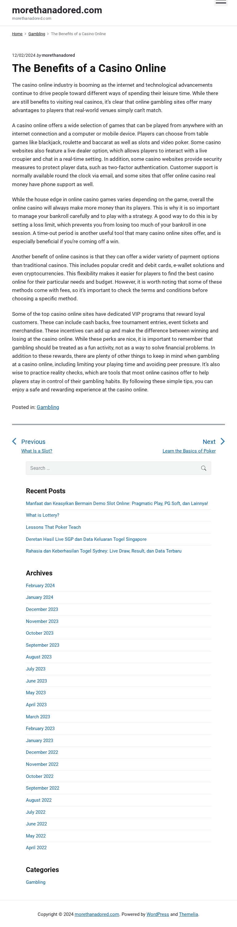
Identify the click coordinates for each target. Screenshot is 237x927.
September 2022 (42, 788)
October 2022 (39, 776)
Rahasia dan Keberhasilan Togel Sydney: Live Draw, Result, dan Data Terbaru (103, 551)
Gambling (48, 407)
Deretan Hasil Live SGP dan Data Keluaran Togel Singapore (86, 539)
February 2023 (40, 728)
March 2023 (38, 717)
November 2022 (42, 764)
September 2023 (42, 645)
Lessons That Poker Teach (53, 527)
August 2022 (39, 800)
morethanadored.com (97, 914)
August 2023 (39, 657)
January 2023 (39, 740)
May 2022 (36, 836)
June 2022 (36, 824)
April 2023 (36, 705)
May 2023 (36, 692)
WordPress (158, 914)
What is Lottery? (42, 515)
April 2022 (36, 847)
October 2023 (39, 633)
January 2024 (39, 597)
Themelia (188, 914)
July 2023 (35, 669)
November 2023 (42, 621)
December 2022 (42, 752)
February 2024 (40, 585)
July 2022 (35, 812)
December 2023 (42, 609)
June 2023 (36, 681)
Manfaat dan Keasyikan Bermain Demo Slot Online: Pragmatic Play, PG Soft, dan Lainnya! (117, 503)
